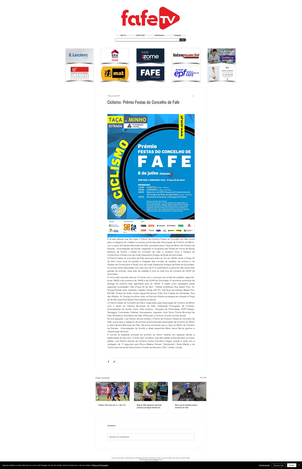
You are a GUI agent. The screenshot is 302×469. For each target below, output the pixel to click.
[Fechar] (299, 465)
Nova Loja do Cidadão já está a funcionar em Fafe (186, 406)
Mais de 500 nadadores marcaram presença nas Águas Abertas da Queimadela (149, 406)
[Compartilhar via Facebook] (108, 362)
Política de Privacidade (99, 465)
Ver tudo (203, 377)
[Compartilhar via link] (114, 362)
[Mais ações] (193, 95)
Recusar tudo (279, 465)
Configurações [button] (264, 465)
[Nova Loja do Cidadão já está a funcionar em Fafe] (189, 391)
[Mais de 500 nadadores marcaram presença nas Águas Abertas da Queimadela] (151, 391)
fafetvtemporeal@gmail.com (153, 460)
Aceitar (291, 465)
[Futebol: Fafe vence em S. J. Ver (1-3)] (113, 391)
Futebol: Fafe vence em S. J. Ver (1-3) (112, 405)
